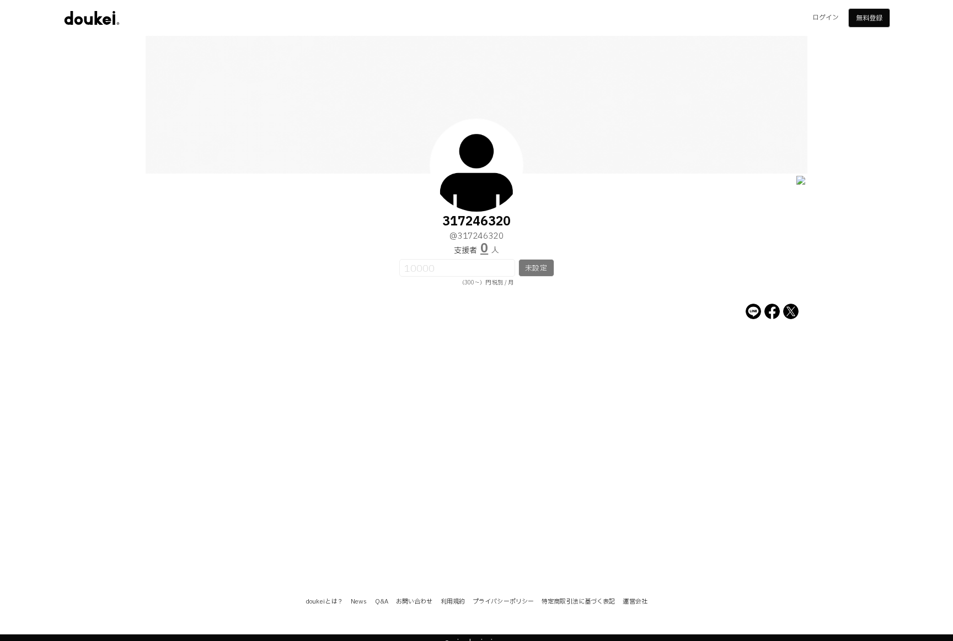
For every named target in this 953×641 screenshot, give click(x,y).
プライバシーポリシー (503, 601)
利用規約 (453, 601)
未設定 (536, 268)
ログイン (825, 18)
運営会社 (635, 601)
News (359, 601)
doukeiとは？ (324, 601)
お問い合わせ (414, 601)
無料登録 (869, 18)
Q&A (381, 601)
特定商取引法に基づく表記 (578, 601)
